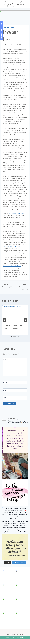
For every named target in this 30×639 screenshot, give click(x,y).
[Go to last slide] (4, 320)
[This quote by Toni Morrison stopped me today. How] (15, 547)
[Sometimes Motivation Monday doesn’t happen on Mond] (15, 440)
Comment (6, 359)
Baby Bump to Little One (23, 286)
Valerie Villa (7, 44)
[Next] (25, 320)
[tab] (11, 336)
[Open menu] (27, 4)
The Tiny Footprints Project (11, 246)
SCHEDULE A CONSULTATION (15, 637)
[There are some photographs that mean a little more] (15, 466)
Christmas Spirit (7, 285)
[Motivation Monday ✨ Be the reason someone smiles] (15, 493)
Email (5, 390)
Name (5, 382)
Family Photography (9, 27)
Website (5, 398)
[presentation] (15, 313)
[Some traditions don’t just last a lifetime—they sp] (15, 520)
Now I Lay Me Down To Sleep (12, 266)
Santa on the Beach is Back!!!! (13, 325)
